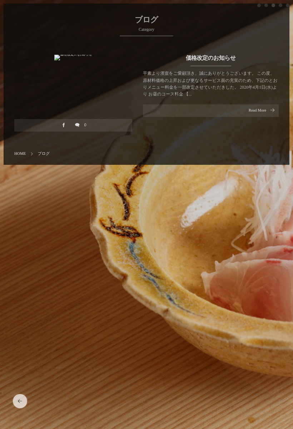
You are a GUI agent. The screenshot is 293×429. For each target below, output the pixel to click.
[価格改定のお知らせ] (73, 57)
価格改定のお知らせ (211, 58)
